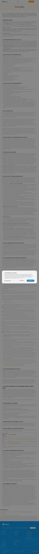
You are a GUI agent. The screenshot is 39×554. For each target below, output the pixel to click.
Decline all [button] (22, 280)
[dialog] (19, 277)
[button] (8, 280)
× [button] (35, 271)
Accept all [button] (30, 280)
